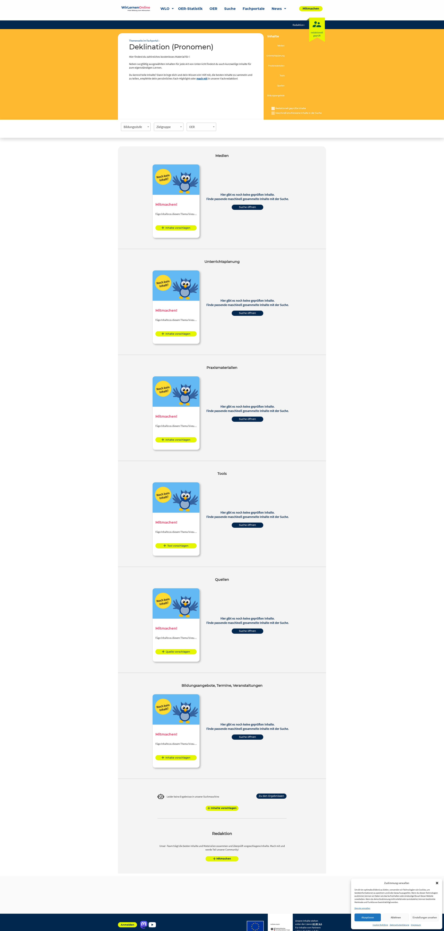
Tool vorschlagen (178, 545)
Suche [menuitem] (230, 9)
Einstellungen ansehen (425, 917)
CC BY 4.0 (317, 924)
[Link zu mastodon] (143, 925)
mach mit (202, 78)
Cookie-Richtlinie (380, 925)
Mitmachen (223, 858)
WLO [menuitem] (164, 9)
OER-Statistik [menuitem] (190, 9)
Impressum (416, 925)
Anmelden (127, 924)
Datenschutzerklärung (399, 925)
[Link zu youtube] (152, 925)
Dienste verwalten (362, 908)
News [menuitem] (277, 9)
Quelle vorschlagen (178, 651)
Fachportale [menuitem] (254, 9)
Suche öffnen (247, 207)
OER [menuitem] (213, 9)
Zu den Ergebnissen (271, 796)
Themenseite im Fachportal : (144, 40)
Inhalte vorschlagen (177, 227)
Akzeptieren (367, 917)
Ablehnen (396, 917)
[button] (437, 883)
